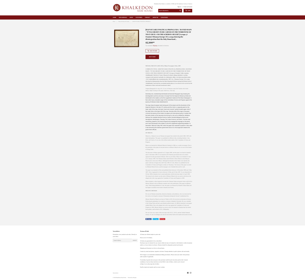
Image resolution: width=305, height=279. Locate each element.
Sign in (179, 6)
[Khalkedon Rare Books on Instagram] (190, 273)
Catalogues (164, 17)
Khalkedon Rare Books (121, 277)
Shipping (155, 45)
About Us (155, 17)
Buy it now (152, 56)
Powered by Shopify (132, 277)
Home (114, 17)
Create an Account (187, 6)
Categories (139, 17)
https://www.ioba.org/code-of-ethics (150, 264)
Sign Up (135, 240)
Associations (115, 273)
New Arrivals (123, 17)
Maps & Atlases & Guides (123, 21)
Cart (189, 10)
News (131, 17)
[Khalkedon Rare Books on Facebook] (188, 273)
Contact (147, 17)
